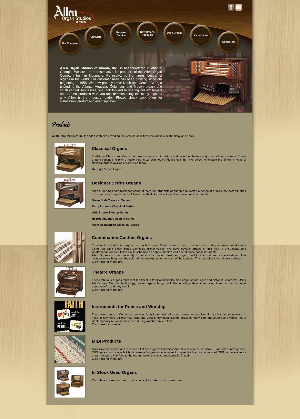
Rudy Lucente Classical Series (113, 206)
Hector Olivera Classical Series (113, 218)
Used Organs (174, 32)
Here (102, 380)
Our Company (70, 43)
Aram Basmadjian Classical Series (115, 224)
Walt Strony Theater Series (110, 212)
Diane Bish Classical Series (111, 200)
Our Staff (95, 37)
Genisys (97, 169)
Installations (201, 35)
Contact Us (228, 41)
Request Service (121, 34)
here (102, 261)
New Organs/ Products (147, 33)
